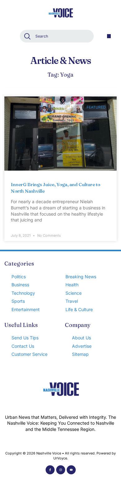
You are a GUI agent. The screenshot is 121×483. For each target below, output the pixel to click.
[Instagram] (60, 469)
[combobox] (57, 36)
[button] (109, 36)
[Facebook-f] (50, 469)
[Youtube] (71, 469)
